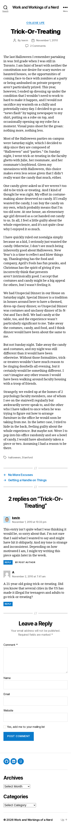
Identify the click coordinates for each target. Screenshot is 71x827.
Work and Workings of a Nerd (35, 7)
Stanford (27, 457)
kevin (25, 40)
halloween (14, 457)
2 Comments (38, 45)
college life (35, 22)
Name (7, 678)
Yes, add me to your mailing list (25, 726)
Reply (8, 562)
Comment (10, 644)
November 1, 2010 (47, 40)
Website (8, 710)
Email (6, 694)
